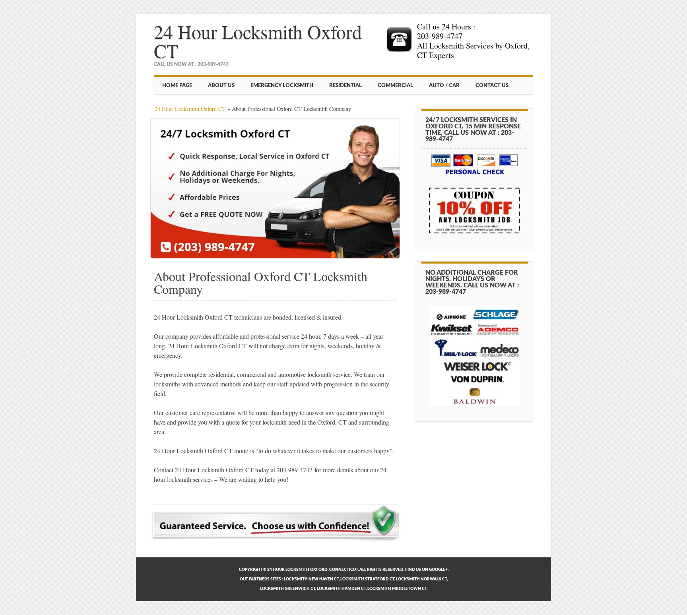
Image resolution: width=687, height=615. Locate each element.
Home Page (177, 85)
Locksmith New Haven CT (311, 579)
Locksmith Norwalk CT (421, 579)
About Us (221, 85)
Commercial (395, 85)
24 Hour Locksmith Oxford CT (258, 41)
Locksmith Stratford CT (367, 579)
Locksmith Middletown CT (397, 589)
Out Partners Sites (260, 579)
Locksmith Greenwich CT (287, 589)
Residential (345, 85)
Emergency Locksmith (281, 85)
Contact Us (491, 85)
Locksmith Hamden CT (341, 589)
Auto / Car (444, 85)
